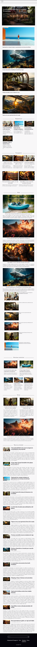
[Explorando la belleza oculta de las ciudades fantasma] (18, 380)
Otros (28, 640)
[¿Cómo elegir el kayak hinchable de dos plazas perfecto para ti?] (18, 204)
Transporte (15, 640)
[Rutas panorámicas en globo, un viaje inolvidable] (18, 158)
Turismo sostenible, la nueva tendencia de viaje (11, 92)
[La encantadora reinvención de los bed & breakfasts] (29, 123)
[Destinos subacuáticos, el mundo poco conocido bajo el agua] (18, 59)
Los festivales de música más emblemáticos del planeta (18, 238)
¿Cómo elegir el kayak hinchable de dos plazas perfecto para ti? (18, 213)
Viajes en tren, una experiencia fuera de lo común (11, 115)
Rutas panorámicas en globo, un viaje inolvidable (18, 164)
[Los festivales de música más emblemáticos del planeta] (18, 228)
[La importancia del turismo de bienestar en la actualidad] (11, 336)
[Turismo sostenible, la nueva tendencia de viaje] (18, 81)
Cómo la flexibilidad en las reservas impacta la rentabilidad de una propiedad (25, 293)
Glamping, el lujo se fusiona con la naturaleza (7, 144)
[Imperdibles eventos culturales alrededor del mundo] (27, 175)
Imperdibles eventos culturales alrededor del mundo (18, 262)
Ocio (20, 640)
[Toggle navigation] (2, 1)
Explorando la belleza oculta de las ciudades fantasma (18, 385)
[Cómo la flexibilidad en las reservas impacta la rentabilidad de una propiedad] (8, 123)
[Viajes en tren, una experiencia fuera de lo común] (18, 104)
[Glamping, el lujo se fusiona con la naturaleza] (8, 138)
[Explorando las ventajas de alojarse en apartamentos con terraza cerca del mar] (18, 36)
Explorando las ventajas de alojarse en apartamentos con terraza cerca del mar (17, 47)
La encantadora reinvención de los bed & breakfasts (28, 129)
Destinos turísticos (24, 641)
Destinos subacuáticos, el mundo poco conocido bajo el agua (13, 69)
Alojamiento (10, 640)
